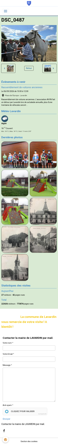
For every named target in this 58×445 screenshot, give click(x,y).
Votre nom (7, 343)
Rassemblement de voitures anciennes (21, 87)
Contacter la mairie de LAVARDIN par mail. (23, 424)
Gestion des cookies (29, 441)
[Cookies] (5, 440)
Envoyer (6, 419)
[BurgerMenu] (5, 11)
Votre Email (8, 354)
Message (7, 365)
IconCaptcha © (42, 414)
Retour (29, 68)
